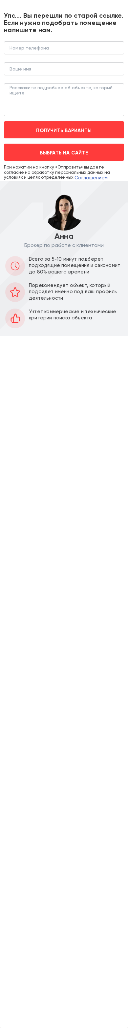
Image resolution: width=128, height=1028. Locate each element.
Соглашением (91, 178)
